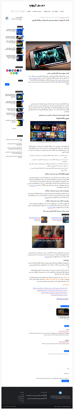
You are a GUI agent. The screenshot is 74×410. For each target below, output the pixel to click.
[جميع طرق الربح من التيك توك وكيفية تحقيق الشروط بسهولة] (19, 38)
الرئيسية (62, 11)
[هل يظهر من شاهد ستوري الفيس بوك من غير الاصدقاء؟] (19, 32)
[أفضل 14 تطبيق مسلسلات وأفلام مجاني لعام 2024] (44, 220)
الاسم (68, 368)
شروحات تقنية (21, 399)
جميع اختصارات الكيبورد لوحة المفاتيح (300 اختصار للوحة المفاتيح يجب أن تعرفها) (11, 56)
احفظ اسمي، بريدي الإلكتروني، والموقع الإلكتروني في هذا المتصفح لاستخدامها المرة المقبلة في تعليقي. (52, 378)
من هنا (62, 170)
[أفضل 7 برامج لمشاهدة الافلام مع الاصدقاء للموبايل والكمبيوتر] (62, 312)
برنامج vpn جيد (32, 185)
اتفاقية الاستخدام (21, 396)
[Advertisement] (48, 31)
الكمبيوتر (29, 11)
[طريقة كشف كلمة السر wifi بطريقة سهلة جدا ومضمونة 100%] (19, 115)
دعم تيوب (67, 340)
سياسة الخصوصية (21, 398)
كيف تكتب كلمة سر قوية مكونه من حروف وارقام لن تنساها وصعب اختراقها (50, 288)
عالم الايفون (63, 17)
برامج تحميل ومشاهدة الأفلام (62, 298)
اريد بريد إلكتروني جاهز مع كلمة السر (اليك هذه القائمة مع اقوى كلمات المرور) (10, 95)
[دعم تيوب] (37, 5)
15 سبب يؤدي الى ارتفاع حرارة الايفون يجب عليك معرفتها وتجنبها (52, 290)
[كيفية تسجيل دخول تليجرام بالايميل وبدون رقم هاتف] (19, 110)
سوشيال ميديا (55, 11)
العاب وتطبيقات (47, 11)
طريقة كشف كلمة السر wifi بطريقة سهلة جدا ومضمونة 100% (11, 114)
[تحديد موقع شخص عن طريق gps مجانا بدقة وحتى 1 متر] (19, 43)
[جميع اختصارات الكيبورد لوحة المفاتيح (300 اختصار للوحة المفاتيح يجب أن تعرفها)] (19, 58)
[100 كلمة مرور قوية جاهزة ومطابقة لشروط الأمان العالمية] (19, 51)
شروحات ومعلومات (37, 11)
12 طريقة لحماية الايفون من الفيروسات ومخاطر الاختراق (54, 292)
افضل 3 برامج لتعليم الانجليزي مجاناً (59, 294)
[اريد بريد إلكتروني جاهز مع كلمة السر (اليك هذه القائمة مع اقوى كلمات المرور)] (19, 97)
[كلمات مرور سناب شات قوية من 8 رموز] (19, 123)
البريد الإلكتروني (66, 373)
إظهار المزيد (14, 128)
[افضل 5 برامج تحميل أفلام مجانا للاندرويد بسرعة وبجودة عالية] (66, 220)
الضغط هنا (46, 197)
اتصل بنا (22, 394)
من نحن (22, 401)
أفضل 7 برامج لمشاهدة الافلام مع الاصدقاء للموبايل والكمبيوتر (63, 317)
